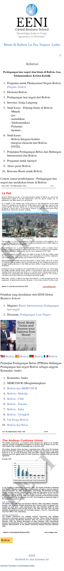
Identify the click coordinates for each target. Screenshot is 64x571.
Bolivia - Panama (17, 404)
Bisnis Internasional (30, 305)
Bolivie (53, 356)
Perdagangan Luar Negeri (35, 314)
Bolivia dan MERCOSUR (22, 388)
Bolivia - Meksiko (17, 393)
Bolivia (10, 356)
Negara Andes (16, 87)
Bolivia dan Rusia (17, 425)
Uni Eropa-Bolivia (17, 419)
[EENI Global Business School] (32, 39)
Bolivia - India (15, 409)
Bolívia (39, 356)
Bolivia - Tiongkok (18, 414)
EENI (32, 555)
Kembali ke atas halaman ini (32, 559)
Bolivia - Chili (15, 398)
